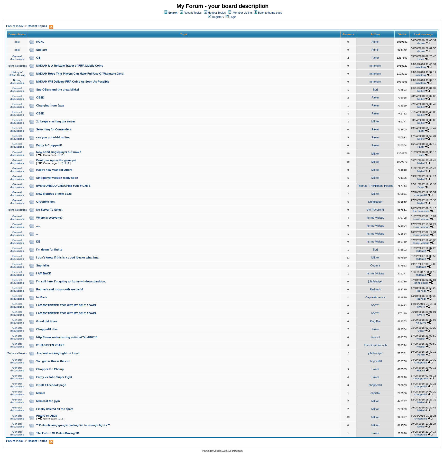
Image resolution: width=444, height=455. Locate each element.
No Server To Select (49, 209)
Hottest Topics (217, 12)
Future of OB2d (46, 415)
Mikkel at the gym (48, 401)
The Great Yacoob (375, 345)
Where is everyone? (49, 217)
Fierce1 (375, 337)
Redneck (375, 289)
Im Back (41, 297)
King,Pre (375, 321)
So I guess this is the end (53, 361)
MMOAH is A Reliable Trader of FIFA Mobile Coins (69, 65)
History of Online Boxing (17, 73)
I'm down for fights (49, 249)
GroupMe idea (45, 201)
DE (38, 241)
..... (38, 225)
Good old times (46, 321)
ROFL (40, 41)
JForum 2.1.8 (220, 450)
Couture (375, 265)
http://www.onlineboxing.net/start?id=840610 (66, 337)
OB (38, 57)
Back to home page (270, 12)
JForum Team (235, 450)
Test (17, 41)
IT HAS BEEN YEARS (50, 345)
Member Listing (242, 12)
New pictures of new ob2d (54, 193)
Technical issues (17, 65)
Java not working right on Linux (58, 353)
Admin (375, 41)
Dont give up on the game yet (56, 160)
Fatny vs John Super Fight (54, 377)
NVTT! (375, 305)
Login (232, 17)
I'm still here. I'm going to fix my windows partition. (71, 281)
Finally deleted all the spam (54, 409)
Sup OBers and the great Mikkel (57, 89)
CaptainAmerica (375, 297)
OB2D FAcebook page (51, 385)
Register (217, 17)
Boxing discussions (17, 81)
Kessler (421, 338)
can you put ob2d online (52, 137)
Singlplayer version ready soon (57, 177)
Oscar (421, 330)
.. (37, 233)
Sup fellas (43, 265)
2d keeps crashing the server (55, 121)
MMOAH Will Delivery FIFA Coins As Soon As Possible (72, 81)
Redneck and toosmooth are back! (59, 289)
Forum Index (14, 26)
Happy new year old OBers (54, 169)
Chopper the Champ (50, 369)
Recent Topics (193, 12)
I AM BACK (43, 273)
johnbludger (375, 201)
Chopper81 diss (47, 329)
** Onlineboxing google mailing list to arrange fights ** (73, 425)
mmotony (375, 65)
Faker (375, 57)
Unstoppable (421, 378)
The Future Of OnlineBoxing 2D (57, 433)
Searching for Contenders (53, 129)
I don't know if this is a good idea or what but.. (67, 257)
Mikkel (420, 91)
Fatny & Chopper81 (49, 145)
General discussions (17, 57)
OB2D (40, 97)
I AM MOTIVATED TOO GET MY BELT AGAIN (66, 305)
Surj (375, 89)
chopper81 (420, 195)
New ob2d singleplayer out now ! (58, 152)
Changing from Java (50, 105)
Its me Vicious (375, 217)
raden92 (421, 250)
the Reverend (375, 209)
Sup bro (41, 49)
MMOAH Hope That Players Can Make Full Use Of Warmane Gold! (80, 73)
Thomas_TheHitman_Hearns (375, 185)
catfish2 (375, 393)
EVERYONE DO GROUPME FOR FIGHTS (63, 185)
